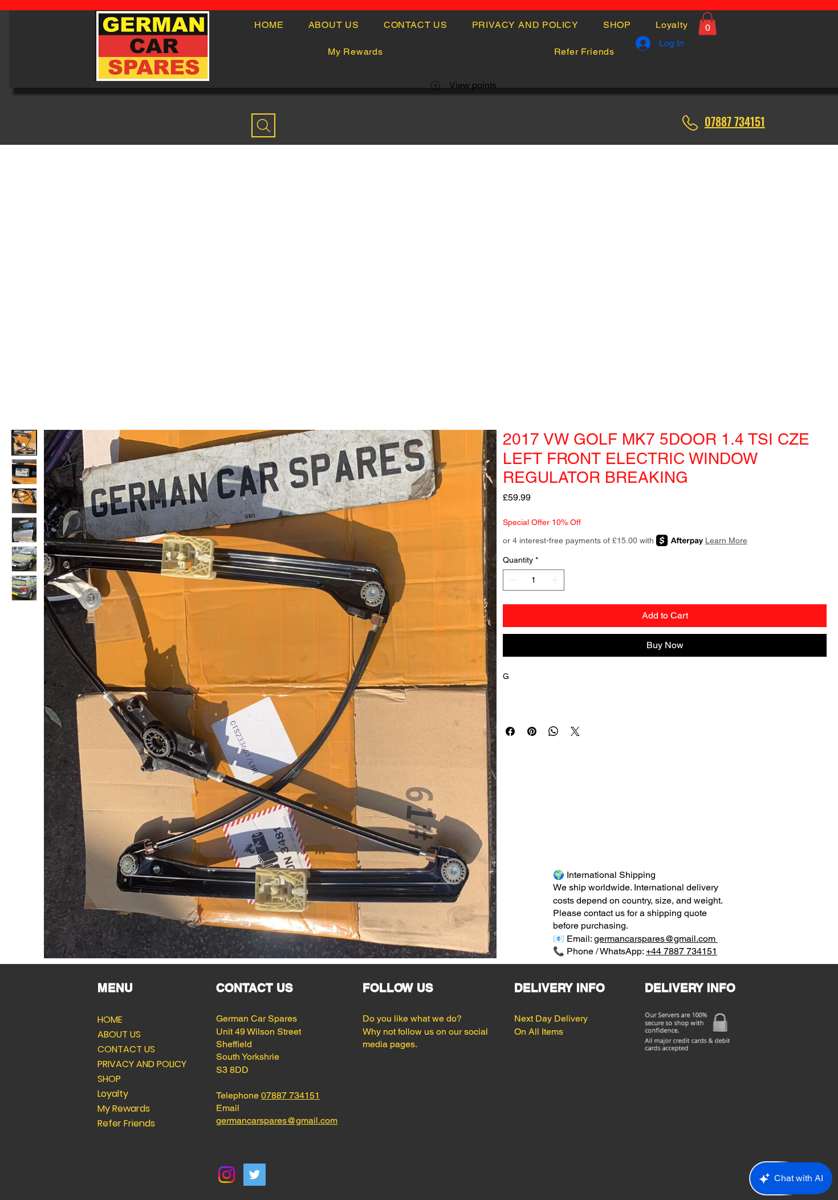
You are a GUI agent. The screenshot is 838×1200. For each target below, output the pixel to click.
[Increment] (555, 580)
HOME (110, 1019)
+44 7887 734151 (681, 951)
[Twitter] (254, 1175)
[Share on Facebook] (510, 731)
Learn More (726, 540)
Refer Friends (124, 1123)
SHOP (109, 1078)
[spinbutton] (533, 580)
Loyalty (112, 1093)
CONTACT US (124, 1049)
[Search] (263, 125)
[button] (707, 23)
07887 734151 (290, 1095)
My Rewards (123, 1108)
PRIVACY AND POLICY (124, 1064)
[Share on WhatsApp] (553, 731)
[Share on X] (575, 731)
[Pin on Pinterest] (532, 731)
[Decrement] (512, 580)
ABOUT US (119, 1034)
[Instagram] (226, 1175)
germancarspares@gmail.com (656, 938)
